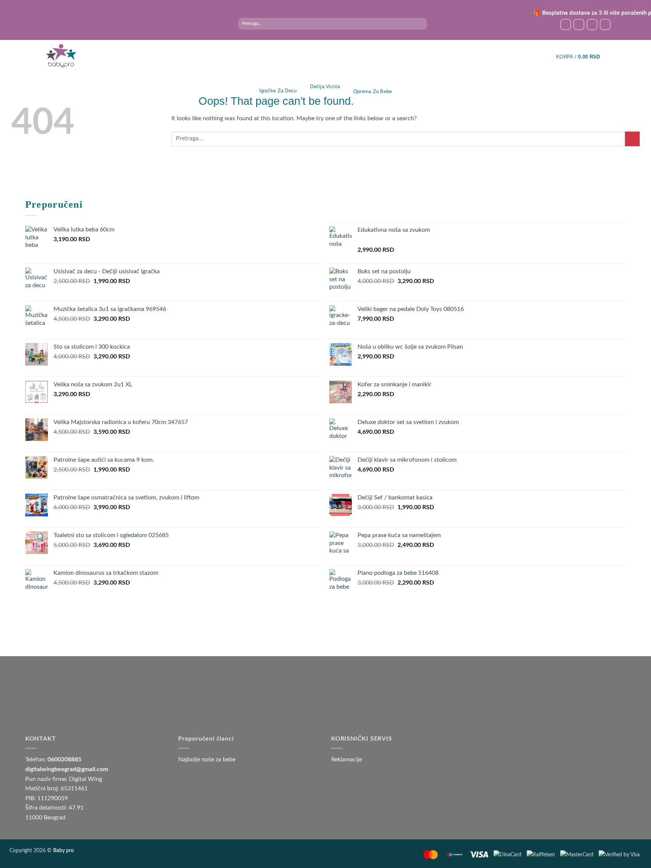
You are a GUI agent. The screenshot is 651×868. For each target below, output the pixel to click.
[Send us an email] (592, 24)
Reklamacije (346, 759)
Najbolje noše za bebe (206, 759)
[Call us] (605, 24)
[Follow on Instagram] (578, 24)
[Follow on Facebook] (565, 24)
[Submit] (420, 23)
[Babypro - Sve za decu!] (61, 56)
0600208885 (64, 759)
